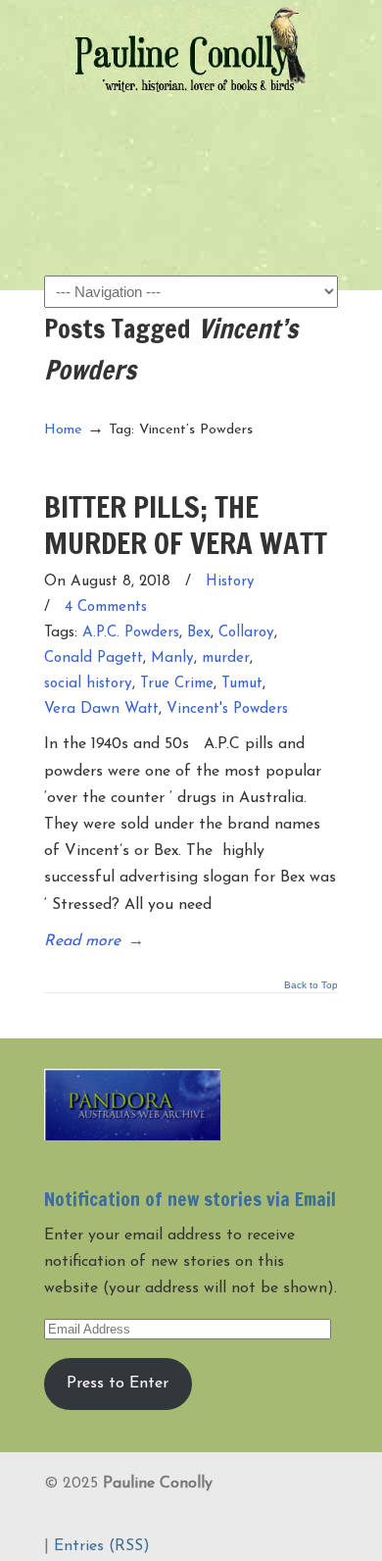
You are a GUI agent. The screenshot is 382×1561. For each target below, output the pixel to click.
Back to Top (311, 985)
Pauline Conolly (191, 50)
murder (226, 658)
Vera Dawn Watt (101, 709)
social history (88, 684)
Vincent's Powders (227, 709)
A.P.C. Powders (130, 633)
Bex (199, 633)
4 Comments (106, 607)
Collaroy (246, 633)
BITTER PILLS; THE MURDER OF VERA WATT (185, 524)
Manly (172, 658)
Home (63, 430)
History (230, 582)
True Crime (177, 684)
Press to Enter (117, 1383)
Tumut (242, 684)
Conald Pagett (93, 658)
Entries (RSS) (102, 1546)
